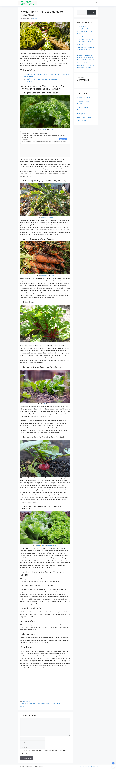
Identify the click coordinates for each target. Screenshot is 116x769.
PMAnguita (44, 342)
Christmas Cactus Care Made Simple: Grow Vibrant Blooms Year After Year (86, 65)
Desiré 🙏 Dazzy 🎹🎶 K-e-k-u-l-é (44, 545)
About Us (82, 3)
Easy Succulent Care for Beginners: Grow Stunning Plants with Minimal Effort (85, 57)
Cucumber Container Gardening (83, 102)
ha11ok (44, 403)
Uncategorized (26, 701)
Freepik (47, 50)
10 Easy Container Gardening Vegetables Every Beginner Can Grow (41, 703)
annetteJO (44, 217)
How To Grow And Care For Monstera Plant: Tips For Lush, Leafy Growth (86, 49)
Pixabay (51, 129)
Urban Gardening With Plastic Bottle (84, 119)
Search (91, 12)
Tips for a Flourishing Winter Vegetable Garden (41, 79)
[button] (96, 3)
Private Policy (94, 766)
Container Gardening (83, 97)
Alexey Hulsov (44, 275)
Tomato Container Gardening (83, 109)
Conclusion (29, 81)
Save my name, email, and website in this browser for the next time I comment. (44, 752)
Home (76, 3)
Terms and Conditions (84, 766)
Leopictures (44, 129)
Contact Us (90, 3)
